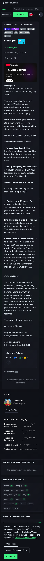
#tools (30, 504)
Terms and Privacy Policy (25, 538)
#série (23, 504)
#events (7, 508)
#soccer (20, 499)
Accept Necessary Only (16, 550)
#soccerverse (10, 504)
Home (3, 9)
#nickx (15, 508)
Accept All (10, 556)
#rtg (26, 495)
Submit (20, 14)
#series (8, 499)
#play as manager (11, 495)
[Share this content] (8, 362)
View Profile (11, 410)
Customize (11, 544)
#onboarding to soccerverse (15, 490)
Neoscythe (12, 47)
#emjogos (21, 486)
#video (8, 486)
